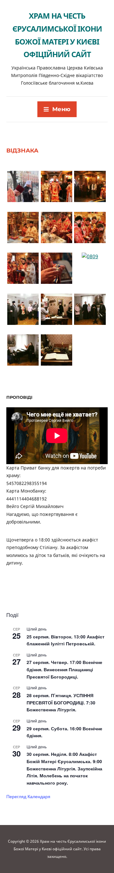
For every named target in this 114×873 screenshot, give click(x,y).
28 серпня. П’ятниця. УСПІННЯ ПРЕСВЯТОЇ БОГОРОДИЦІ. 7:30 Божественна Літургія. (61, 702)
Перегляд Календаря (28, 796)
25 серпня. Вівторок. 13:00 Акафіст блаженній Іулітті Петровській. (65, 640)
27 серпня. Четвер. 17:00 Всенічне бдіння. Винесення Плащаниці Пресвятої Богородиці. (64, 669)
